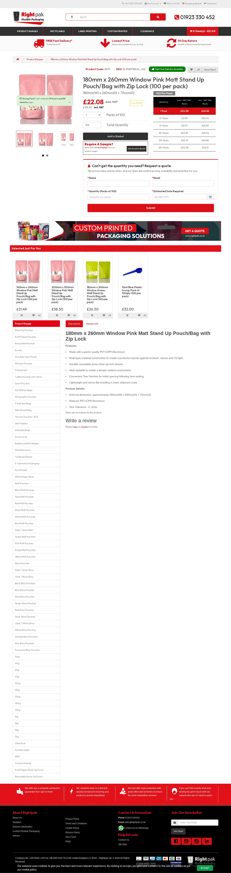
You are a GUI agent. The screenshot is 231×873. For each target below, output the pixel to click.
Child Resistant (22, 450)
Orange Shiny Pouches (26, 636)
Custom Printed (117, 31)
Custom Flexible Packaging (26, 831)
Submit (150, 208)
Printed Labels (22, 750)
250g (17, 696)
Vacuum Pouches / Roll (26, 416)
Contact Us (123, 840)
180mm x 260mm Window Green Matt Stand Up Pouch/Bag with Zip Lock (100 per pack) (97, 294)
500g (18, 703)
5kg (17, 723)
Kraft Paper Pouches (25, 336)
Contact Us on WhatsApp (136, 828)
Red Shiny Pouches (24, 610)
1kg (16, 716)
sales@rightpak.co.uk (132, 822)
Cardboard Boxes (23, 456)
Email (157, 177)
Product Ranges (27, 31)
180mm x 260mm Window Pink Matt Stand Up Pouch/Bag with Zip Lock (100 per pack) (94, 59)
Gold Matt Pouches (24, 496)
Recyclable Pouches (25, 343)
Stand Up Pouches (24, 330)
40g (17, 663)
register (84, 427)
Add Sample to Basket (136, 148)
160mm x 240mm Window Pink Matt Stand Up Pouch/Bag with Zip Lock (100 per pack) (27, 294)
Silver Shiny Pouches (25, 616)
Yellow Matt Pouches (25, 556)
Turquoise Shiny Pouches (27, 650)
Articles (16, 835)
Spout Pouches (22, 383)
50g (17, 670)
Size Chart (71, 837)
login (75, 427)
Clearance (147, 31)
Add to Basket (115, 136)
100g (17, 683)
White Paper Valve (24, 476)
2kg (17, 730)
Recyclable (57, 31)
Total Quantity (117, 125)
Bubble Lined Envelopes (27, 443)
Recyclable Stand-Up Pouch (29, 776)
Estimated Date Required (169, 191)
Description (74, 323)
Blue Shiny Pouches (24, 590)
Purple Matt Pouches (25, 550)
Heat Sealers (21, 423)
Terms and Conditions (76, 823)
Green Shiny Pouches (25, 603)
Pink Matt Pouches (24, 543)
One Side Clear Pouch (26, 356)
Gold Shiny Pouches (24, 596)
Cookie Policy (72, 828)
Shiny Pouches (22, 563)
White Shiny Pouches (25, 630)
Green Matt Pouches (25, 536)
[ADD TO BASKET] (21, 315)
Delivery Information (22, 826)
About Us (17, 817)
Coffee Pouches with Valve (28, 376)
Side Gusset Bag (23, 410)
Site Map (122, 844)
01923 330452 (129, 817)
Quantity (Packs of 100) (102, 191)
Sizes (17, 656)
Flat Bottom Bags (23, 390)
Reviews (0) (92, 323)
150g (17, 690)
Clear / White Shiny (24, 623)
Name (92, 177)
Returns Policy (73, 832)
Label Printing (87, 31)
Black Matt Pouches (24, 490)
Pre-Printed (21, 470)
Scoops (18, 350)
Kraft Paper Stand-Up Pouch (29, 770)
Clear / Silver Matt (24, 530)
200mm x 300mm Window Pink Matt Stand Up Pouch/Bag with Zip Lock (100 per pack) (63, 294)
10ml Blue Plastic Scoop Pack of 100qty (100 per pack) (132, 291)
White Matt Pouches (25, 516)
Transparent (21, 370)
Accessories (21, 436)
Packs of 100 (115, 115)
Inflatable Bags (22, 430)
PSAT (17, 756)
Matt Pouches (22, 483)
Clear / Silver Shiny (24, 570)
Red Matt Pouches (24, 503)
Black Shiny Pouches (25, 583)
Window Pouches (23, 363)
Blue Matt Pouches (24, 523)
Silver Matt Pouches (24, 510)
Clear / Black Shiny (24, 576)
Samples (17, 822)
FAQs (68, 841)
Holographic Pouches (25, 396)
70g (17, 676)
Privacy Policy (72, 819)
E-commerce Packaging (27, 463)
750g (17, 710)
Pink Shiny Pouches (24, 643)
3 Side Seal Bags (23, 403)
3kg (17, 736)
